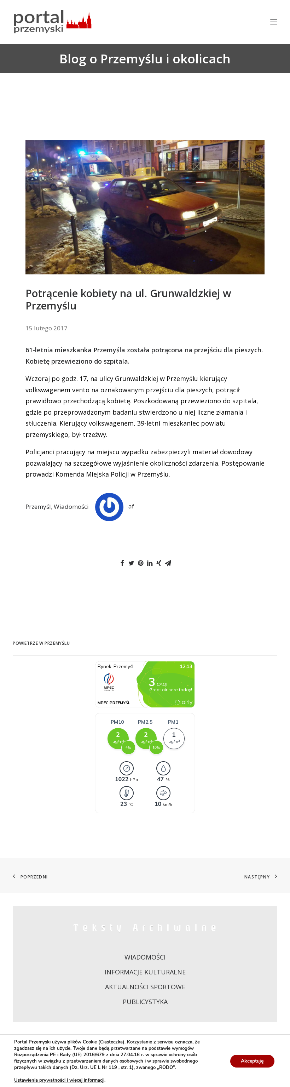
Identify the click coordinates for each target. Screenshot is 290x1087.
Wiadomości (71, 506)
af (131, 506)
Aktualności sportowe (145, 987)
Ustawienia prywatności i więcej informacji (59, 1080)
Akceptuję (252, 1061)
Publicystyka (145, 1001)
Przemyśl (38, 506)
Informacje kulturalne (145, 972)
